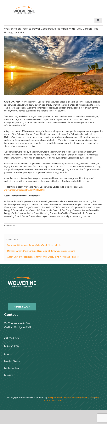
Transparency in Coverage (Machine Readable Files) (71, 397)
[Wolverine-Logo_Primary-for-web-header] (25, 7)
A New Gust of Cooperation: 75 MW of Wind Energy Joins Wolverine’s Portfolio (43, 257)
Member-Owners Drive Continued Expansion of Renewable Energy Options (41, 251)
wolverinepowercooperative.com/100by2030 (24, 190)
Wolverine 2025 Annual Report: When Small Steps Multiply (34, 245)
